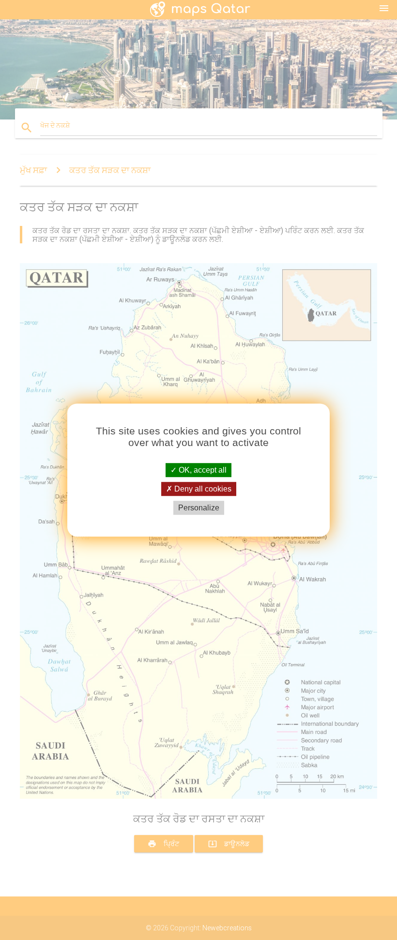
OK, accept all (202, 470)
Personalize (198, 508)
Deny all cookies (201, 489)
